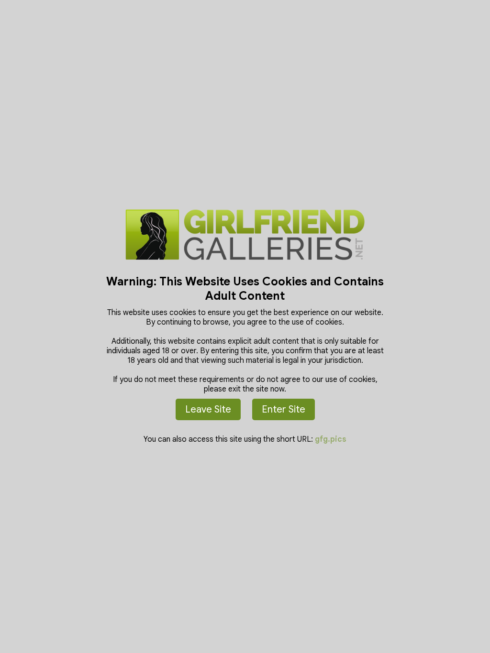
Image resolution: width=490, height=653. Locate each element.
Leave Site (208, 409)
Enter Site (283, 409)
